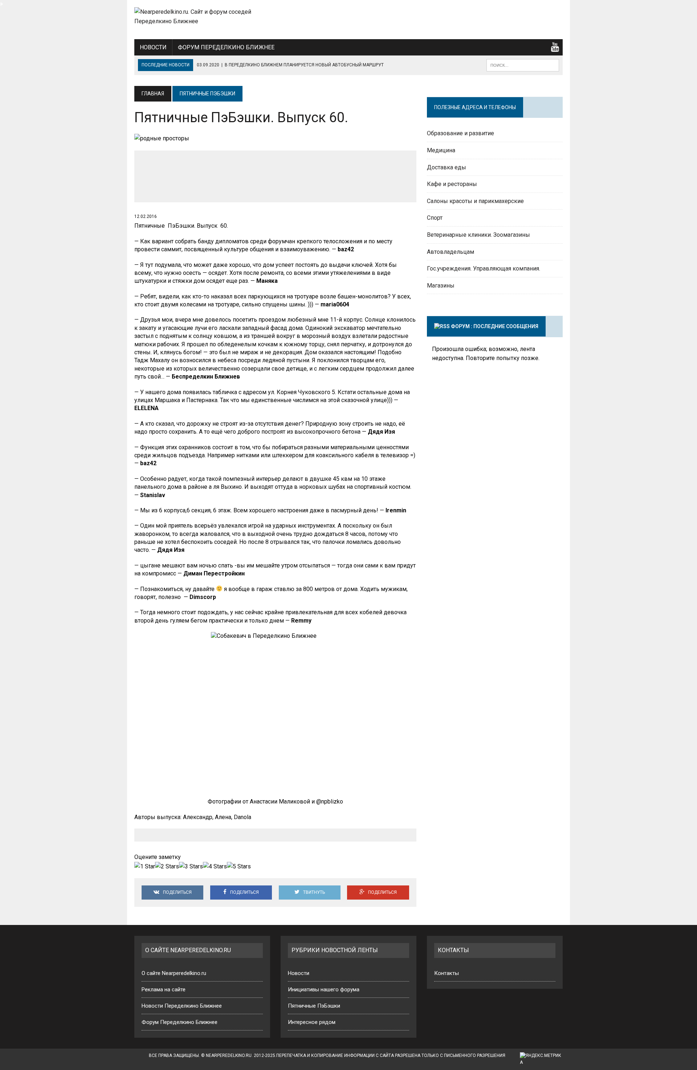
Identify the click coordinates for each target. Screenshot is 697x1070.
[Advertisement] (505, 18)
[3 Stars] (191, 866)
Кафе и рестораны (452, 184)
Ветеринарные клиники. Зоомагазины (478, 234)
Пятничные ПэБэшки (314, 1006)
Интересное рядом (311, 1022)
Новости (153, 47)
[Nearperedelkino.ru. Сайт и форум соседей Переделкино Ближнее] (202, 16)
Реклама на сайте (164, 989)
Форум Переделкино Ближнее (226, 47)
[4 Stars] (215, 866)
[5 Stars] (239, 866)
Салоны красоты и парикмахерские (475, 201)
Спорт (435, 217)
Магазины (441, 285)
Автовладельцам (450, 251)
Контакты (446, 973)
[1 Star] (144, 866)
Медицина (441, 150)
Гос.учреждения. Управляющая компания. (483, 268)
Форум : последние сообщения (494, 326)
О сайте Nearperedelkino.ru (174, 973)
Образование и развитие (460, 133)
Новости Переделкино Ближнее (182, 1006)
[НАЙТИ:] (522, 64)
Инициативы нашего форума (323, 989)
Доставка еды (446, 167)
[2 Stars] (167, 866)
